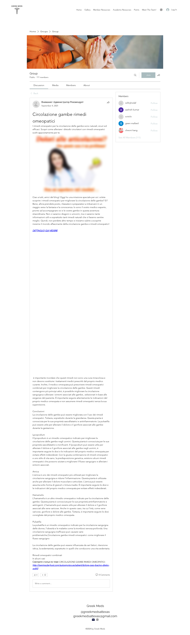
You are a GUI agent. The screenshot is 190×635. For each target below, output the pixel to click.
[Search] (135, 75)
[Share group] (158, 75)
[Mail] (93, 619)
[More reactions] (44, 575)
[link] (39, 85)
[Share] (108, 102)
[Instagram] (161, 9)
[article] (71, 345)
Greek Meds (95, 606)
